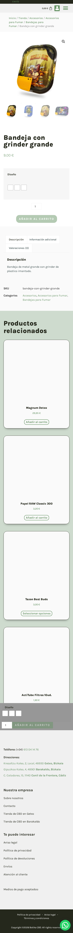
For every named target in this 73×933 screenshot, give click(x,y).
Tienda (22, 18)
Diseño (11, 174)
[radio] (10, 187)
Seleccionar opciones (36, 613)
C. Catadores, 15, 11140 (35, 775)
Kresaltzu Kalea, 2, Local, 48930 (33, 763)
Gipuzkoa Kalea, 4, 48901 (32, 769)
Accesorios (36, 18)
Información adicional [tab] (42, 239)
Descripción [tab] (16, 239)
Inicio (12, 18)
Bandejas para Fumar (36, 299)
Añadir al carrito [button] (36, 422)
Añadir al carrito (36, 219)
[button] (57, 8)
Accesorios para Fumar (52, 295)
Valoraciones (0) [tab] (19, 248)
